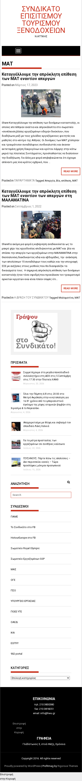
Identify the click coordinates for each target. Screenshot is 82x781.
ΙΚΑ (13, 632)
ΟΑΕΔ (14, 622)
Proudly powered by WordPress (22, 765)
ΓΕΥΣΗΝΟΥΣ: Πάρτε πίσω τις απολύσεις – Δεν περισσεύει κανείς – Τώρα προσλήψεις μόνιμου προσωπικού (46, 462)
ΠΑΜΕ (14, 516)
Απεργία (50, 180)
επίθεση (66, 180)
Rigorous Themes (68, 765)
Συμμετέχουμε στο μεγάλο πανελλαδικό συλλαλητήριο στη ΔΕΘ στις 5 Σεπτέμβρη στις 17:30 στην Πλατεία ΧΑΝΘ (47, 376)
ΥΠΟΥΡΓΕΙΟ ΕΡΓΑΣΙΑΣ (23, 600)
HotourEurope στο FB (23, 537)
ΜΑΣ (13, 569)
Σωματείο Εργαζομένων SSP (28, 558)
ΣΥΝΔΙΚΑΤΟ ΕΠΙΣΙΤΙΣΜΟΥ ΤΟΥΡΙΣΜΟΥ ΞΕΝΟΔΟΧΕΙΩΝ (41, 19)
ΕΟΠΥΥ (15, 643)
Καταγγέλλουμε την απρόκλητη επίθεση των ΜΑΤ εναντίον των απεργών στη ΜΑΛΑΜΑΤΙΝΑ (39, 195)
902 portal (16, 653)
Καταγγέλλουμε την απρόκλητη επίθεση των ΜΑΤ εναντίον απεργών (39, 76)
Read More (70, 171)
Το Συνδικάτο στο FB (23, 527)
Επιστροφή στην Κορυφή (19, 728)
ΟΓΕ (13, 579)
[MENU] (18, 51)
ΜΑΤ (75, 180)
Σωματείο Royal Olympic (25, 548)
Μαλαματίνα (66, 297)
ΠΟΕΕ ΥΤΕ (16, 611)
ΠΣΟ (13, 590)
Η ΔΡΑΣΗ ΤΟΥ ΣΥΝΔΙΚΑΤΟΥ (31, 297)
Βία (58, 180)
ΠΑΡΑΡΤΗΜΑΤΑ (24, 180)
